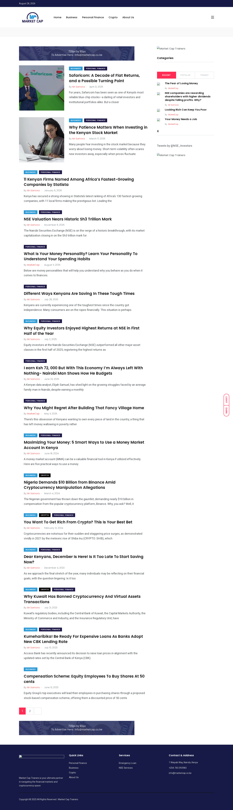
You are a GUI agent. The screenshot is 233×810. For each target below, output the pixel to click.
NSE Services (126, 767)
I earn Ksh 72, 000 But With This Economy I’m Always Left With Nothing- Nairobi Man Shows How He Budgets (83, 370)
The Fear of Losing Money (181, 83)
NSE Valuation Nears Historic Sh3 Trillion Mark (68, 219)
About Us (128, 17)
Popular (185, 75)
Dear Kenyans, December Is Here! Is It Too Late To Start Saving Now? (83, 559)
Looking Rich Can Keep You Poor (186, 109)
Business (71, 17)
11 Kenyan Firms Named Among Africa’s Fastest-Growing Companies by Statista (79, 182)
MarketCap (173, 88)
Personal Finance (93, 17)
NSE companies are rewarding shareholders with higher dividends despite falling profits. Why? (187, 96)
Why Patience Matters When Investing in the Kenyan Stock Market (108, 130)
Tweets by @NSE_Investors (174, 145)
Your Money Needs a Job (181, 119)
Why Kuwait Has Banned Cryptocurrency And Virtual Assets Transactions (82, 599)
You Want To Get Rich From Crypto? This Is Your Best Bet (78, 522)
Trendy (204, 75)
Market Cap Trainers (68, 799)
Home (57, 17)
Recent (166, 75)
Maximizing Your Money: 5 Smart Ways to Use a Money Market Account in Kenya (84, 445)
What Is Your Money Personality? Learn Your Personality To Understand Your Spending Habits (80, 256)
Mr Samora (173, 105)
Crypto (113, 17)
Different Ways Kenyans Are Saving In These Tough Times (79, 293)
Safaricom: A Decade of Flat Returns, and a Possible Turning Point (104, 78)
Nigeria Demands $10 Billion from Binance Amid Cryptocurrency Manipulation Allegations (70, 485)
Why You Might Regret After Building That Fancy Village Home (84, 407)
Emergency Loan (127, 763)
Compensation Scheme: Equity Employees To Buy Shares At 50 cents (84, 679)
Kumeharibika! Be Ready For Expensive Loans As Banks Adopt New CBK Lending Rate (83, 639)
